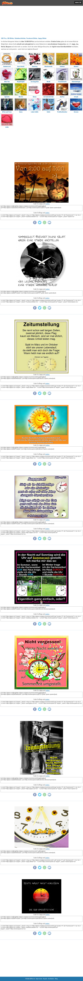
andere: (48, 204)
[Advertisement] (41, 21)
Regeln (45, 978)
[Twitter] (39, 224)
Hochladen (51, 978)
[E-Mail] (49, 224)
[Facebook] (35, 224)
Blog (56, 978)
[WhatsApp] (44, 224)
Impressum (39, 978)
